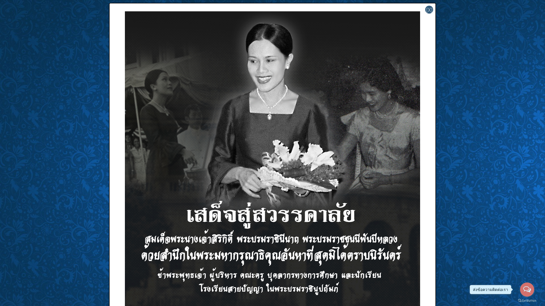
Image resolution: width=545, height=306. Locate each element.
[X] (429, 9)
